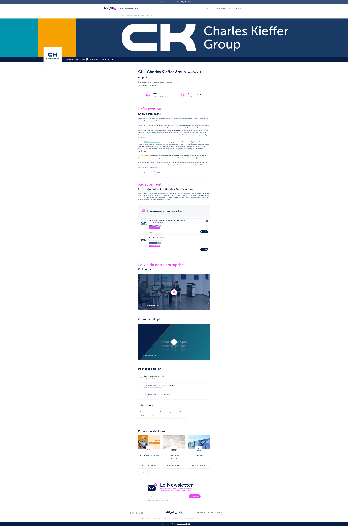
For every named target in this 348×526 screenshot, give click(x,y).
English (142, 518)
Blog (136, 8)
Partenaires (167, 518)
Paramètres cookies (189, 518)
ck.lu (158, 172)
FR (206, 8)
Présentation (69, 59)
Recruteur (238, 8)
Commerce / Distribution (148, 85)
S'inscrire (229, 8)
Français (137, 518)
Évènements (129, 8)
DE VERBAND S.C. (198, 456)
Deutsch (148, 518)
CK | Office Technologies (152, 142)
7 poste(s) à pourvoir (198, 465)
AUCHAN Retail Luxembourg (149, 456)
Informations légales (177, 518)
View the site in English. (183, 524)
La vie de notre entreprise (98, 59)
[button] (145, 472)
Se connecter (221, 8)
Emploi (121, 8)
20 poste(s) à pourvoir (149, 465)
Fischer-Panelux (174, 456)
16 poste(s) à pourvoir (174, 465)
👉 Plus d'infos (187, 2)
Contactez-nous (158, 518)
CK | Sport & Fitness (144, 156)
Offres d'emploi (81, 59)
